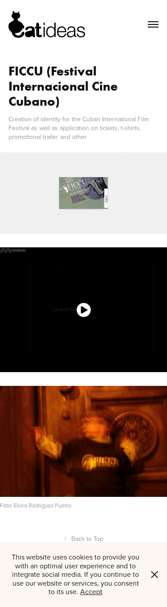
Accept (91, 591)
